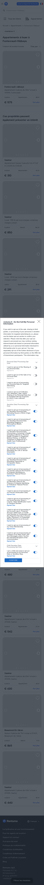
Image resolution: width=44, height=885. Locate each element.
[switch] (35, 368)
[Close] (39, 322)
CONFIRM (13, 560)
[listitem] (22, 362)
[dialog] (22, 442)
